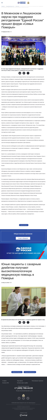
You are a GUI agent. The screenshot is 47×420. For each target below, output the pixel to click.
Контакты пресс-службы (22, 382)
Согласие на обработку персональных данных (23, 409)
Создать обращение (23, 238)
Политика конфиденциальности (23, 406)
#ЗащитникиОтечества (30, 372)
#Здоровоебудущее (17, 372)
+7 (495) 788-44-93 (23, 388)
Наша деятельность (10, 6)
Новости (17, 6)
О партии (4, 380)
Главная (3, 6)
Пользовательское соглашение (23, 405)
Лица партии (20, 380)
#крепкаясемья (24, 225)
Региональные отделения (37, 380)
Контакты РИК (5, 382)
